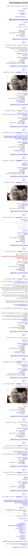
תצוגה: (24, 510)
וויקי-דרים (4, 114)
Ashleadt (25, 234)
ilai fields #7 (24, 58)
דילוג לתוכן (25, 8)
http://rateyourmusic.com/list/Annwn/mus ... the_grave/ (15, 137)
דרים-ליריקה (9, 114)
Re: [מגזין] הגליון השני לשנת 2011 (18, 66)
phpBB (4, 541)
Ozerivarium (24, 119)
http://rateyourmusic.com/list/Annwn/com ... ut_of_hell (15, 136)
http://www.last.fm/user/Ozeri (21, 138)
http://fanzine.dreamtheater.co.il (20, 282)
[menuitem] (22, 13)
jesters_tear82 (24, 204)
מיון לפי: (14, 510)
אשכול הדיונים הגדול (17, 114)
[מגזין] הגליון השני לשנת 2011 (18, 19)
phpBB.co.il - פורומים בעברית (16, 543)
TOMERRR (24, 143)
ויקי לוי (26, 323)
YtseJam (25, 94)
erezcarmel (25, 458)
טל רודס (25, 29)
